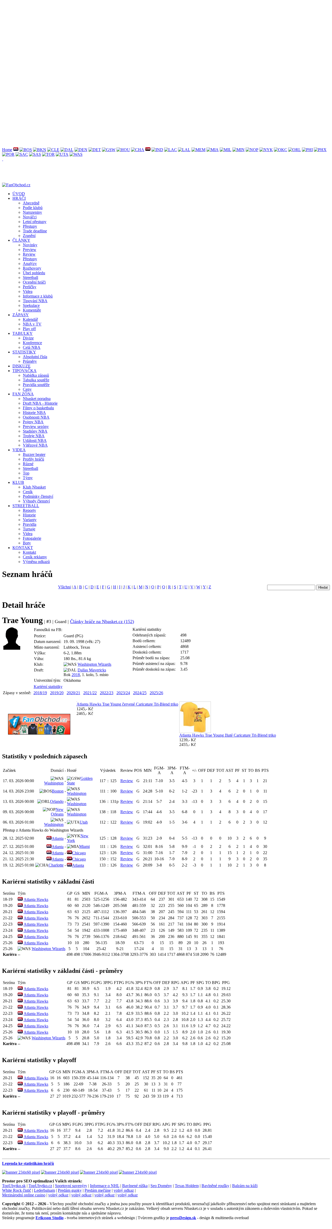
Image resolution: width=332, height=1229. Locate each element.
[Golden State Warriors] (108, 149)
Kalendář (30, 319)
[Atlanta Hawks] (15, 149)
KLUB (18, 482)
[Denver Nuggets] (80, 149)
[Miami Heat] (212, 149)
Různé (28, 464)
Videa (27, 291)
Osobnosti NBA (36, 417)
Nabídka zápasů (36, 375)
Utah (84, 822)
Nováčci (30, 217)
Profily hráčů (33, 459)
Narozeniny (32, 212)
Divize (28, 338)
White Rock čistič (16, 1190)
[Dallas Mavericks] (66, 149)
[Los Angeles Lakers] (184, 149)
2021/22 (90, 693)
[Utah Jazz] (62, 154)
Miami (84, 846)
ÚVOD (18, 193)
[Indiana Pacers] (157, 149)
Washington (54, 783)
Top (26, 473)
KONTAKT (22, 547)
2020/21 (73, 693)
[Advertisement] (157, 38)
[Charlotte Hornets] (137, 149)
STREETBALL (25, 506)
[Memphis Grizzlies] (198, 149)
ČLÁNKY (21, 240)
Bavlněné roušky (215, 1185)
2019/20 (57, 693)
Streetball (30, 277)
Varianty (30, 519)
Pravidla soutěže (36, 384)
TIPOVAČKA (24, 370)
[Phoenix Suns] (320, 149)
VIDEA (19, 450)
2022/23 (106, 693)
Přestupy (30, 226)
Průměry (30, 361)
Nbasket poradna (37, 398)
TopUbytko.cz (40, 1185)
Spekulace (31, 305)
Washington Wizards (94, 664)
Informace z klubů (38, 296)
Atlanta (58, 838)
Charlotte (56, 865)
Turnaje (29, 529)
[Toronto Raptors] (48, 154)
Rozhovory (32, 268)
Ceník (28, 492)
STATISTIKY (24, 352)
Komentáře (32, 310)
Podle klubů (33, 207)
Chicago (79, 853)
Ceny (27, 389)
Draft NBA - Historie (40, 403)
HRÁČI (19, 198)
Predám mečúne (98, 1190)
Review (29, 254)
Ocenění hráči (34, 282)
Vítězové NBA (35, 445)
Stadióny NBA (35, 431)
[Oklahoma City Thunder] (280, 149)
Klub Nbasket (34, 487)
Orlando (57, 801)
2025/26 (156, 693)
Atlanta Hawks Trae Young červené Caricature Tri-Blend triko (127, 704)
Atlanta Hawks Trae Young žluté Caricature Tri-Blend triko (227, 735)
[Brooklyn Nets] (39, 149)
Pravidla (29, 524)
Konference (32, 342)
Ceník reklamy (35, 557)
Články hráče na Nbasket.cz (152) (102, 621)
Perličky (29, 287)
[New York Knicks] (266, 149)
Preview (29, 249)
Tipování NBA (35, 301)
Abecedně (31, 203)
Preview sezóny (36, 426)
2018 (76, 674)
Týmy (28, 478)
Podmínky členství (38, 496)
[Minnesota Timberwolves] (238, 149)
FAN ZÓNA (23, 394)
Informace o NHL (104, 1185)
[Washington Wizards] (76, 154)
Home (7, 149)
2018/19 (40, 693)
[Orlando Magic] (294, 149)
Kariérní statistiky (48, 686)
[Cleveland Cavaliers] (53, 149)
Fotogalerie (32, 538)
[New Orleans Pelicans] (252, 149)
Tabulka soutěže (36, 380)
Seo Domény (161, 1185)
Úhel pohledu (34, 273)
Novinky (30, 245)
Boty (27, 543)
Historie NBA (34, 412)
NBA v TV (32, 324)
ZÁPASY (20, 315)
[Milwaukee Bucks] (225, 149)
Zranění (29, 235)
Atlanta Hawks (36, 899)
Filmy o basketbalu (38, 408)
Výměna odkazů (36, 561)
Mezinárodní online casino (23, 1195)
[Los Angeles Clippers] (170, 149)
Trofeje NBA (34, 436)
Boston (58, 791)
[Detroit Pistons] (94, 149)
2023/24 (123, 693)
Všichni (64, 587)
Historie (29, 515)
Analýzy (30, 263)
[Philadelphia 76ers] (307, 149)
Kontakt (29, 552)
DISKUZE (21, 366)
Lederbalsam (44, 1190)
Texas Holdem (187, 1185)
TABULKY (22, 333)
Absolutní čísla (35, 356)
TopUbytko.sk (14, 1185)
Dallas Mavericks (92, 670)
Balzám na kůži (245, 1185)
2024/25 (140, 693)
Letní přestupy (34, 221)
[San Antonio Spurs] (35, 154)
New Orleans (57, 811)
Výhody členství (36, 501)
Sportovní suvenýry (71, 1185)
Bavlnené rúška (135, 1185)
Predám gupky (70, 1190)
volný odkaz (124, 1190)
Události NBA (35, 440)
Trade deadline (35, 231)
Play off (29, 329)
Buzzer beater (34, 454)
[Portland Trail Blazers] (8, 154)
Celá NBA (31, 347)
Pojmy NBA (33, 422)
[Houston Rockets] (123, 149)
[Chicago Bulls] (147, 149)
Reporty (29, 510)
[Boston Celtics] (25, 149)
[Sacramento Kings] (22, 154)
